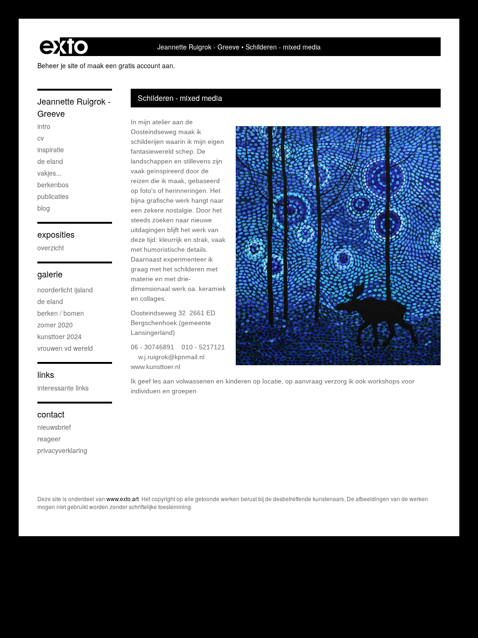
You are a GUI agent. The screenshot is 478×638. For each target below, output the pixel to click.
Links (45, 374)
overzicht (50, 247)
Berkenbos (53, 184)
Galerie (50, 274)
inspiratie (50, 149)
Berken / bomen (60, 313)
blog (43, 208)
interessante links (63, 387)
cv (40, 137)
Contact (50, 414)
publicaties (53, 196)
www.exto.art (122, 499)
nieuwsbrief (54, 427)
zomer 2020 (55, 324)
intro (43, 126)
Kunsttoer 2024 (59, 336)
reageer (49, 438)
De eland (50, 161)
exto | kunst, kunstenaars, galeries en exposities (63, 46)
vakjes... (49, 172)
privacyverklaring (62, 450)
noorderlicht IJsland (65, 289)
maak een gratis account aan (130, 65)
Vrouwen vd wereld (65, 348)
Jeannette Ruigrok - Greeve (198, 46)
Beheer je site (57, 65)
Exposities (56, 234)
